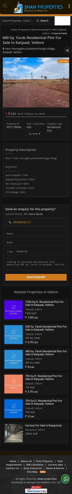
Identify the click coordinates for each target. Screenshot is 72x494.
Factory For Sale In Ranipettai (43, 425)
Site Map (32, 471)
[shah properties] (38, 7)
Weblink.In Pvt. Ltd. (51, 482)
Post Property (44, 461)
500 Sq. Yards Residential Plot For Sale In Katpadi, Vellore (46, 328)
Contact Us (12, 468)
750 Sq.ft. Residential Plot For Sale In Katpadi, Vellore (43, 377)
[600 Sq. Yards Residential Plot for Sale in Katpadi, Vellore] (36, 106)
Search (44, 20)
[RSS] (43, 471)
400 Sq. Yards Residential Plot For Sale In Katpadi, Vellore (46, 353)
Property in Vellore (28, 29)
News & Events (55, 468)
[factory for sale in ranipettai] (14, 433)
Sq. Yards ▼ (35, 133)
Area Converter (32, 468)
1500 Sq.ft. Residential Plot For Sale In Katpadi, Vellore (44, 303)
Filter (63, 21)
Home (14, 29)
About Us (26, 461)
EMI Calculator (35, 464)
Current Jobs (55, 464)
